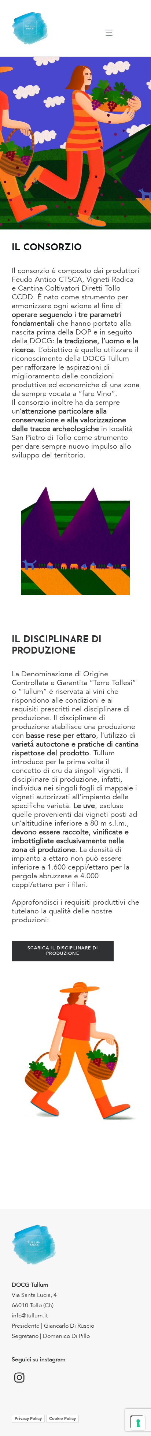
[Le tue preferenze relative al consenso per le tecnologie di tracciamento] (138, 1423)
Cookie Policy (62, 1418)
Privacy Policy (28, 1418)
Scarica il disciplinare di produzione (63, 951)
